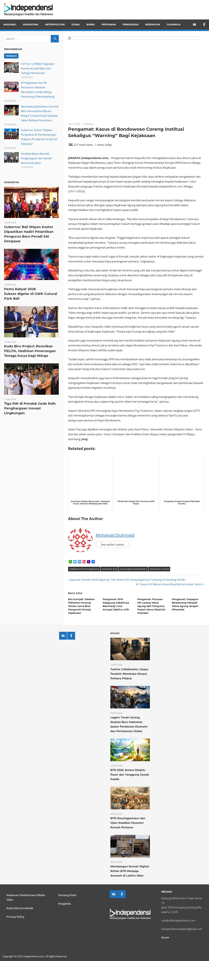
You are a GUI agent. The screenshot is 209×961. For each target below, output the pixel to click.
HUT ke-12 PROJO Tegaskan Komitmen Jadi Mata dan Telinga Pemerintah (37, 68)
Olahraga (174, 24)
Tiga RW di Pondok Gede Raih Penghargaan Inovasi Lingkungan (30, 408)
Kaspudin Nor (109, 569)
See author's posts (112, 544)
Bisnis (91, 24)
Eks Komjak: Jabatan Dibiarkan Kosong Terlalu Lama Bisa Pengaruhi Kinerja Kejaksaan (81, 606)
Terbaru (11, 56)
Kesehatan (152, 24)
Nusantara (30, 24)
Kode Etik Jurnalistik (20, 908)
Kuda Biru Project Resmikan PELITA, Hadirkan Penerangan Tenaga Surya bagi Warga (30, 351)
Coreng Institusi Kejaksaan (84, 569)
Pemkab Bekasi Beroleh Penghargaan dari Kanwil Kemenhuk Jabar (36, 158)
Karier (165, 937)
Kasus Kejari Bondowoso (133, 569)
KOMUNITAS (11, 182)
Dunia (76, 24)
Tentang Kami (67, 895)
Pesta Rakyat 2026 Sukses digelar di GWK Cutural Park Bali (30, 293)
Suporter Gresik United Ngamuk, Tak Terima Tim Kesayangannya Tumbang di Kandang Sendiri (128, 579)
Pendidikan (130, 24)
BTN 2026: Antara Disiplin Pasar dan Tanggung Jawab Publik (129, 775)
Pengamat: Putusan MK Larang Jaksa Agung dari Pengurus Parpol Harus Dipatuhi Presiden (151, 606)
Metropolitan (55, 24)
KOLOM (114, 633)
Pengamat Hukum (159, 569)
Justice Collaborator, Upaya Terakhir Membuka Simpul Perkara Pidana (129, 674)
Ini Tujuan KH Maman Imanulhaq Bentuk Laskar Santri (169, 584)
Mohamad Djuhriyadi (115, 535)
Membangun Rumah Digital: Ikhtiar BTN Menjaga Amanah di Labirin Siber (129, 871)
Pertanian (109, 24)
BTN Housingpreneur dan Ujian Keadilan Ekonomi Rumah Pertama (127, 823)
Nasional (9, 24)
